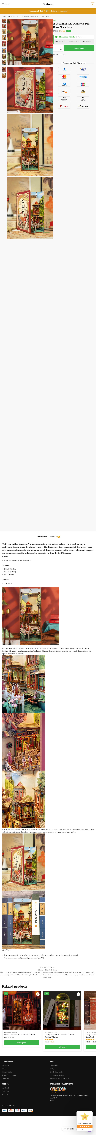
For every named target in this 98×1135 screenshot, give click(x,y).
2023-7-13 (8, 972)
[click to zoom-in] (30, 42)
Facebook (5, 1088)
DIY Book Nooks (13, 16)
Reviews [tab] (54, 537)
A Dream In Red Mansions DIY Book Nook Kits (59, 972)
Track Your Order (56, 1072)
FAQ (52, 1069)
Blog (3, 1069)
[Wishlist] (38, 994)
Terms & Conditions (9, 1075)
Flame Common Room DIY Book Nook (19, 1035)
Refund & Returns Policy (59, 1078)
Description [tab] (42, 537)
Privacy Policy (7, 1072)
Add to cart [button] (62, 1047)
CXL (12, 975)
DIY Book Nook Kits (22, 975)
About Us (5, 1065)
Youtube (5, 1094)
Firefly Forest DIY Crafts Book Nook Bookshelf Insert (59, 1036)
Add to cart (79, 48)
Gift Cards (6, 1078)
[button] (92, 4)
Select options (21, 1043)
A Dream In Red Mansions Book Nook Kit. (27, 972)
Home (4, 16)
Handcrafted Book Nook (38, 975)
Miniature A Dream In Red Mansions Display (63, 975)
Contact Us (54, 1065)
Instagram (5, 1091)
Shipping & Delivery (58, 1075)
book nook (80, 972)
